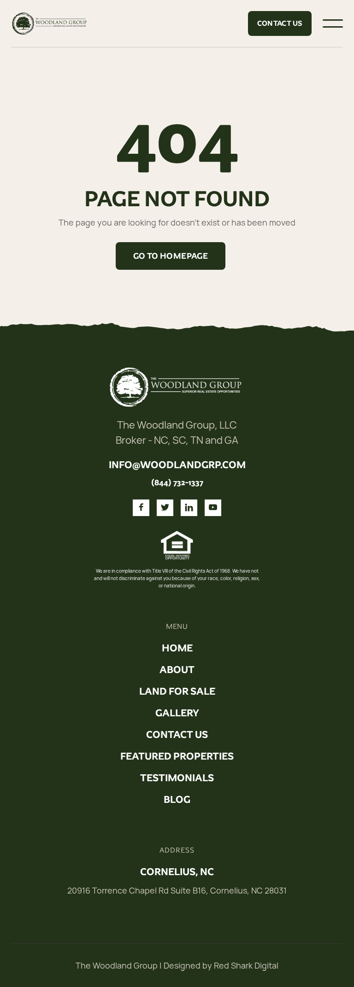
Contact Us (280, 23)
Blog (177, 799)
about (177, 669)
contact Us (177, 734)
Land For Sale (177, 691)
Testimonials (177, 778)
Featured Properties (177, 756)
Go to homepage (170, 256)
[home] (50, 24)
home (177, 648)
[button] (333, 23)
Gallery (177, 713)
